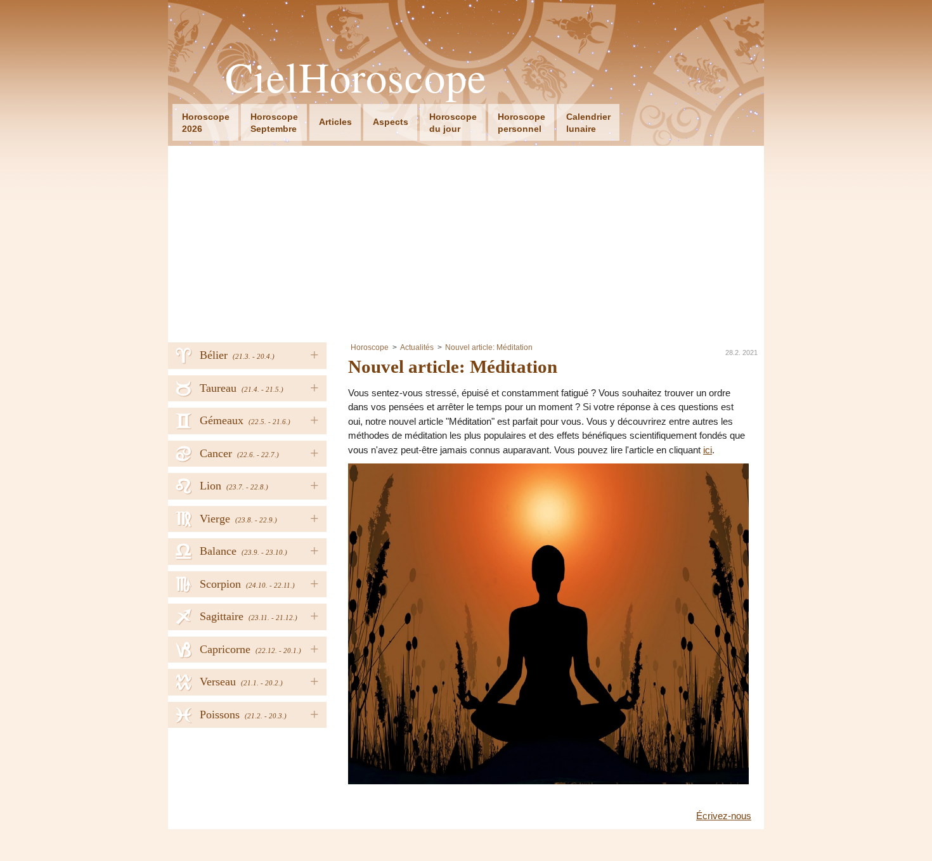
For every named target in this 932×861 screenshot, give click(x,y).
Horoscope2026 (206, 123)
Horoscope (370, 347)
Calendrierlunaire (588, 123)
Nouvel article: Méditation (489, 347)
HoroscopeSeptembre (274, 123)
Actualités (417, 347)
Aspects (390, 122)
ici (707, 449)
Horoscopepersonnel (521, 123)
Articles (335, 122)
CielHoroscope (356, 77)
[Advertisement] (466, 241)
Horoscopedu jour (453, 123)
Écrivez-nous (723, 815)
